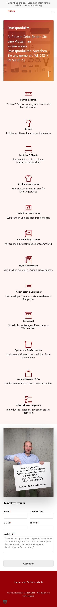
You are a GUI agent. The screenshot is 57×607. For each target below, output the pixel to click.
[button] (53, 13)
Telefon (34, 522)
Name (7, 511)
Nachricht (9, 534)
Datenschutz (36, 582)
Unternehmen (36, 511)
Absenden (28, 563)
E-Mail (7, 522)
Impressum (20, 582)
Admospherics (28, 595)
